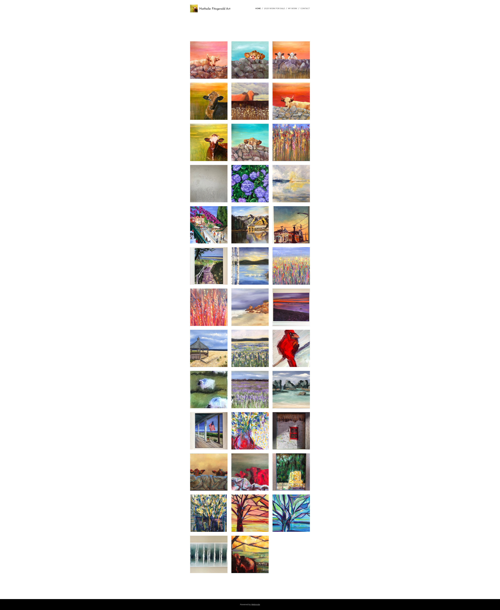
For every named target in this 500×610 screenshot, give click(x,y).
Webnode (255, 604)
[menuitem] (259, 8)
